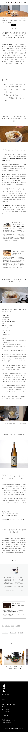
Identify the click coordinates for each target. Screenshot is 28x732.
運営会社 (3, 699)
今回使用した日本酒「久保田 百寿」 (13, 95)
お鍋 (3, 625)
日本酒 (17, 629)
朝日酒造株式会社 (5, 694)
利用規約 (3, 706)
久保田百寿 (18, 625)
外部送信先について (6, 711)
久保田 (12, 625)
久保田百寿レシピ (5, 629)
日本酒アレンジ (13, 632)
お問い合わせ (4, 702)
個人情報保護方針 (5, 709)
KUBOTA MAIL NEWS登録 (8, 704)
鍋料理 (21, 632)
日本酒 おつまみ (5, 632)
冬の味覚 (12, 629)
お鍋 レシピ (7, 625)
